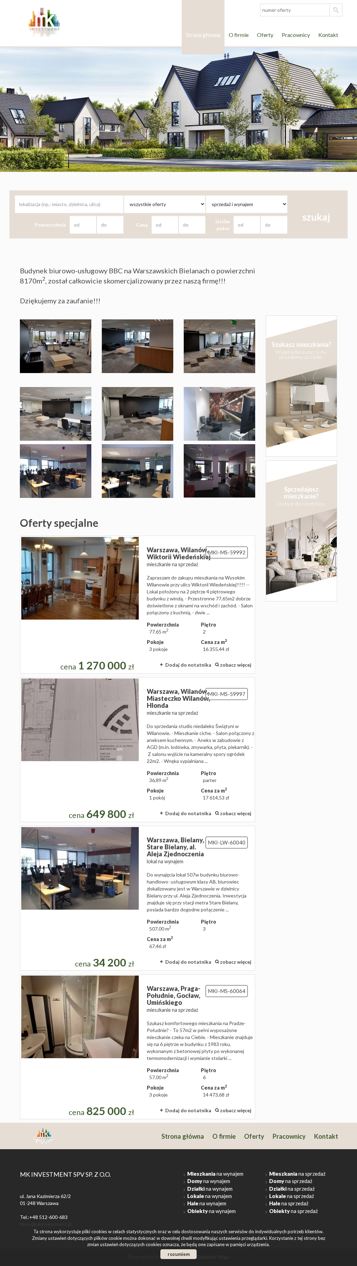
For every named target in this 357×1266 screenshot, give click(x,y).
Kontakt (328, 34)
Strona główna (203, 34)
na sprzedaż (297, 1173)
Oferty (265, 34)
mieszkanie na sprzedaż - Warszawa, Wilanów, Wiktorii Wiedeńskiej (137, 604)
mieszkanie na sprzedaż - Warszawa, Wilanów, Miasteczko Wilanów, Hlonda (137, 749)
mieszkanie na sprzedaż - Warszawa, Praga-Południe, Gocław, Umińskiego (137, 1047)
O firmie (239, 34)
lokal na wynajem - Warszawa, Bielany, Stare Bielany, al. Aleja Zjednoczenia (137, 898)
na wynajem (215, 1173)
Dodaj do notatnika (188, 665)
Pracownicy (296, 34)
